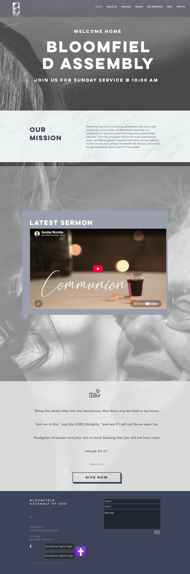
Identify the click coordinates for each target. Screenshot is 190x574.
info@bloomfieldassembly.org (44, 530)
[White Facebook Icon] (31, 546)
